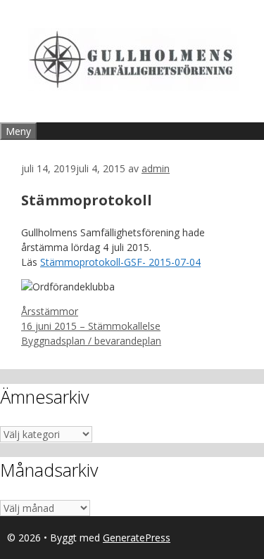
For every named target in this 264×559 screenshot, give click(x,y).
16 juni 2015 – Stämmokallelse (91, 326)
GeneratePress (136, 537)
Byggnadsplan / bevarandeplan (91, 340)
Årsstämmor (49, 311)
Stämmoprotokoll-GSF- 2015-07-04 (120, 262)
